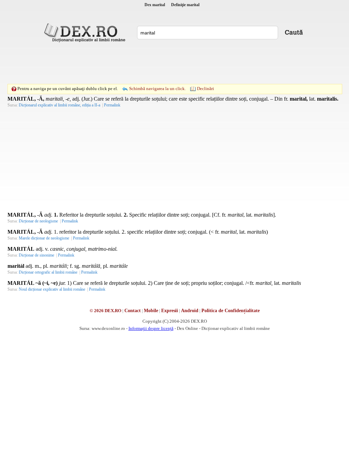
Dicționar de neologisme (38, 221)
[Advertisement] (174, 63)
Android (189, 310)
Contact (132, 310)
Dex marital (155, 4)
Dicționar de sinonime (36, 255)
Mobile (151, 310)
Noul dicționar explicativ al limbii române (52, 289)
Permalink (112, 105)
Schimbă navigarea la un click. (157, 88)
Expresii (169, 310)
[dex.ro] (86, 32)
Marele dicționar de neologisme (44, 238)
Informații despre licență (150, 328)
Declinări (205, 88)
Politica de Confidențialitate (230, 310)
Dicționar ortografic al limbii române (48, 272)
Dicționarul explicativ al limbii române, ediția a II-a (59, 105)
